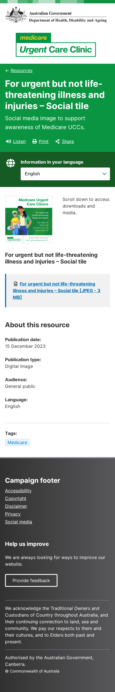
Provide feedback (31, 580)
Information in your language (52, 162)
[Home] (57, 14)
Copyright (15, 498)
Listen (19, 141)
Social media (18, 521)
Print (44, 141)
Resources (21, 70)
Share (68, 141)
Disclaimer (16, 506)
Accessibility (18, 490)
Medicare (17, 442)
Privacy (13, 514)
